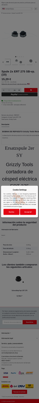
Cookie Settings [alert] (20, 190)
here (20, 206)
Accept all (28, 212)
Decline (11, 212)
